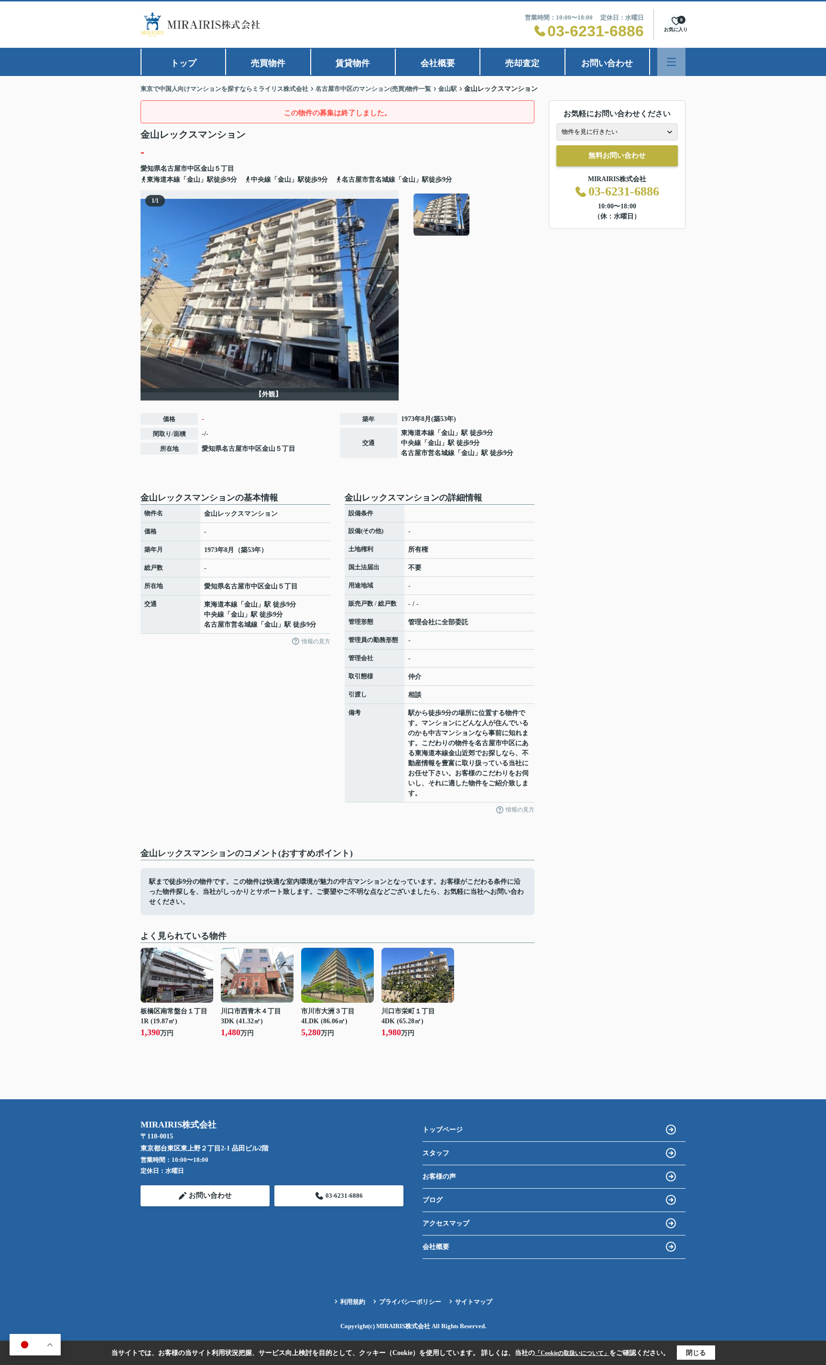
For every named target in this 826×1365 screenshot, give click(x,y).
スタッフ (436, 1153)
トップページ (443, 1129)
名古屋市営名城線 (428, 452)
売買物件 (268, 63)
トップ (183, 63)
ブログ (433, 1199)
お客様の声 (439, 1176)
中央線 (411, 442)
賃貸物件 (353, 63)
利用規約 (352, 1301)
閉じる (696, 1352)
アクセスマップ (446, 1223)
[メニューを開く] (671, 62)
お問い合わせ (607, 63)
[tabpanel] (472, 214)
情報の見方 (316, 641)
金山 (207, 168)
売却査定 (522, 63)
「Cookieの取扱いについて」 (572, 1353)
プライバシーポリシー (410, 1301)
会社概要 (438, 63)
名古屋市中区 (181, 168)
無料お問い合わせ (617, 155)
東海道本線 (418, 432)
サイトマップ (473, 1301)
